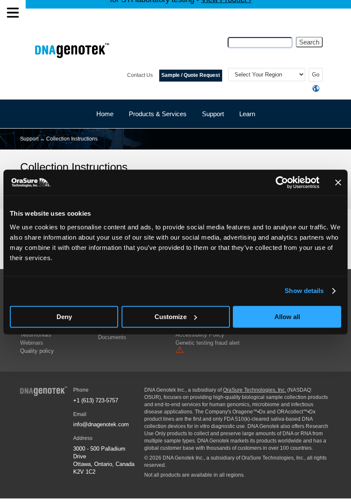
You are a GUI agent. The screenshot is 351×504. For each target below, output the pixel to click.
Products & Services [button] (158, 113)
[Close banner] (338, 182)
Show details (304, 290)
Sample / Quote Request (190, 75)
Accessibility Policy (200, 334)
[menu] (13, 13)
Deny (64, 316)
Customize (171, 316)
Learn (247, 113)
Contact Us (140, 75)
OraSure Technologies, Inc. (254, 390)
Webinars (31, 343)
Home (104, 113)
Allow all (287, 316)
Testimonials (35, 334)
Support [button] (213, 113)
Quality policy (37, 351)
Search (309, 42)
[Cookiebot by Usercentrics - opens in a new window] (281, 182)
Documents (112, 337)
